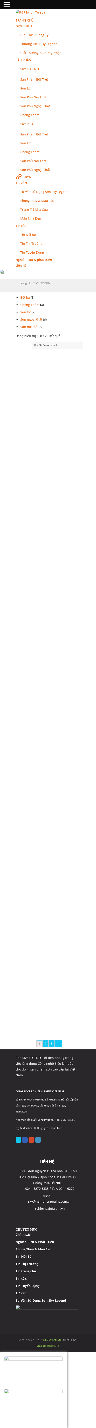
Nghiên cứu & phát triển (34, 260)
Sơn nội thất (29, 327)
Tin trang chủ (26, 1271)
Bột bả (25, 297)
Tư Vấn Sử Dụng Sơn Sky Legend (41, 1300)
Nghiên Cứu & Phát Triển (35, 1242)
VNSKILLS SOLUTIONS (48, 1345)
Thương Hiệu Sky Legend (38, 44)
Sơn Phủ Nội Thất (33, 97)
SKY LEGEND (29, 69)
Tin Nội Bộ (28, 234)
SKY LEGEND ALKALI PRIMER (39, 421)
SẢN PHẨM (24, 60)
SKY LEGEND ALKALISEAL (37, 505)
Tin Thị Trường (27, 1264)
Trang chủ (25, 283)
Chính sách (24, 1234)
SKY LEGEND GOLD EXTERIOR (40, 852)
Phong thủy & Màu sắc (37, 201)
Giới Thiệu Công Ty (34, 35)
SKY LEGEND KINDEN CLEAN (39, 1021)
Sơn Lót (25, 88)
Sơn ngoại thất (31, 319)
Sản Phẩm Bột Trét (34, 79)
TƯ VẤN (21, 183)
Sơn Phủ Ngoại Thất (35, 106)
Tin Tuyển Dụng (32, 252)
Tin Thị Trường (31, 243)
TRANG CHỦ (24, 20)
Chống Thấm (29, 115)
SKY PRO (26, 124)
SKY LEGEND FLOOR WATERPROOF (45, 767)
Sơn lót (25, 312)
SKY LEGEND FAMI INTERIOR (39, 683)
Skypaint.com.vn (51, 1340)
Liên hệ (21, 265)
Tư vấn (21, 1293)
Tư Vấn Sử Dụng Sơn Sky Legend (44, 192)
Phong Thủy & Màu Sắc (33, 1249)
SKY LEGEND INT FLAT (34, 936)
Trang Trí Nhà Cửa (34, 209)
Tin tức (21, 226)
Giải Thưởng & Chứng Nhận (41, 53)
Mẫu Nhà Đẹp (30, 218)
